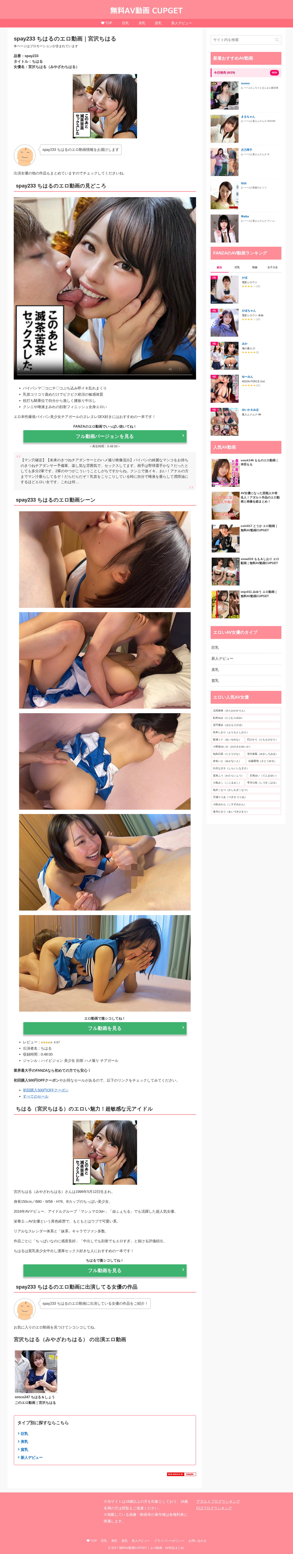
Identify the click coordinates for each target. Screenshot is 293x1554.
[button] (277, 39)
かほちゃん (249, 310)
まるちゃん (248, 116)
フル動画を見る (105, 1028)
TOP (93, 1540)
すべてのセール (35, 1096)
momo (245, 83)
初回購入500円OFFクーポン (46, 1090)
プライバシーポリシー (169, 1540)
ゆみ (244, 183)
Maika (245, 216)
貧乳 (24, 1450)
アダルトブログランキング (218, 1502)
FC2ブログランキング (214, 1508)
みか (245, 343)
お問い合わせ (198, 1540)
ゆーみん (247, 376)
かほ (245, 277)
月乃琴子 (246, 149)
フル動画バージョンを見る (105, 436)
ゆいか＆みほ (250, 409)
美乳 (24, 1442)
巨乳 (24, 1434)
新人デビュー (32, 1458)
